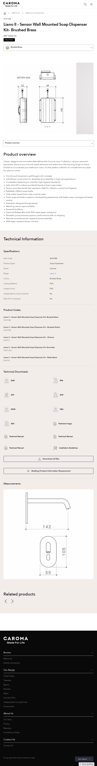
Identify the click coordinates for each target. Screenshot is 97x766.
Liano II (53, 273)
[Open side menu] (91, 4)
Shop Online (9, 40)
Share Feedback (87, 764)
